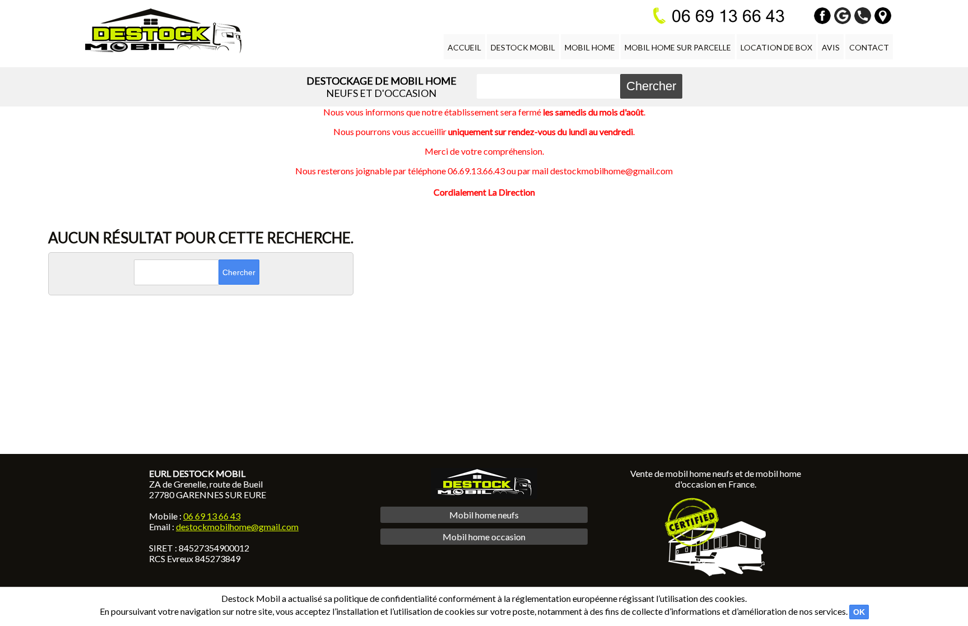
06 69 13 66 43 (211, 516)
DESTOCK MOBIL (523, 47)
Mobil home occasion (484, 536)
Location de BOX (776, 47)
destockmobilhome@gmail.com (237, 526)
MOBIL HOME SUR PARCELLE (678, 47)
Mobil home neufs (484, 514)
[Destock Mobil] (161, 30)
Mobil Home (590, 47)
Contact (869, 47)
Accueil (464, 47)
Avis (831, 47)
